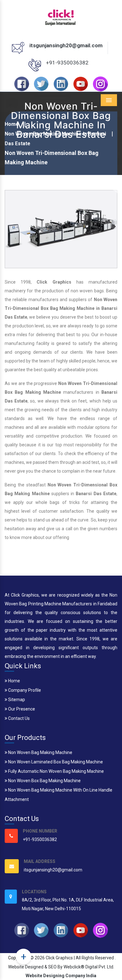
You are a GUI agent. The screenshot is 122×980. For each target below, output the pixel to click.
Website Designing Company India (61, 975)
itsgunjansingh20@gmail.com (66, 45)
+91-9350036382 (67, 62)
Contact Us (18, 718)
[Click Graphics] (61, 16)
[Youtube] (81, 83)
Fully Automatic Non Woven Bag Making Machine (55, 771)
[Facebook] (21, 83)
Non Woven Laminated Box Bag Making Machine (55, 761)
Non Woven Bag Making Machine (39, 752)
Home (13, 680)
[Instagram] (100, 83)
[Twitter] (41, 83)
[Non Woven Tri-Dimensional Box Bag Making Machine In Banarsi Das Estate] (61, 228)
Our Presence (21, 708)
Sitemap (16, 699)
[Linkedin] (61, 83)
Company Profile (24, 690)
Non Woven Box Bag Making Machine (44, 780)
